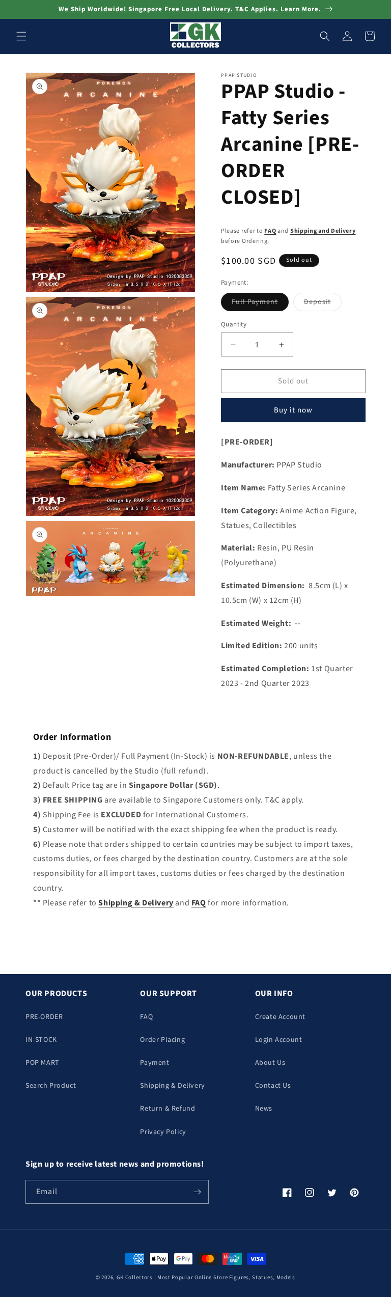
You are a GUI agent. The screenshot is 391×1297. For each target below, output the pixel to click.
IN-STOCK (41, 1040)
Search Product (50, 1086)
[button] (21, 36)
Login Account (278, 1040)
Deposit (323, 303)
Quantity (233, 324)
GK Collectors (135, 1277)
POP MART (42, 1063)
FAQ (270, 231)
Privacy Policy (163, 1132)
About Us (270, 1063)
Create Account (280, 1017)
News (263, 1108)
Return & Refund (167, 1108)
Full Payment (260, 303)
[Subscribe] (197, 1192)
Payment (154, 1063)
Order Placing (162, 1040)
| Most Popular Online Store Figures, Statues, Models (224, 1277)
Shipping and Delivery (323, 231)
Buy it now (293, 410)
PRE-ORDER (44, 1017)
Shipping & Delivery (172, 1086)
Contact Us (273, 1086)
